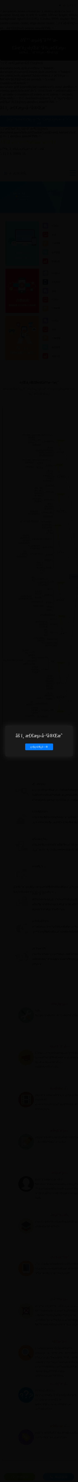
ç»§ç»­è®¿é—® (39, 746)
